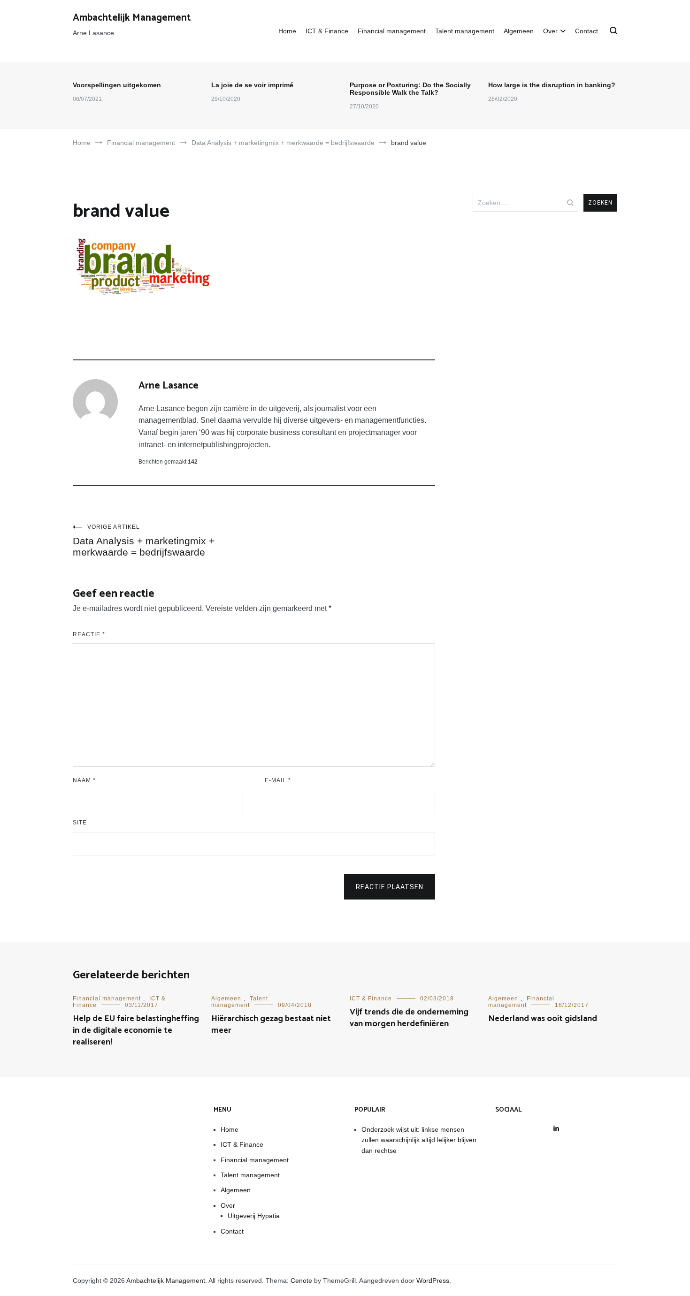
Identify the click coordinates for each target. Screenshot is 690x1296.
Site (80, 822)
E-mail (278, 780)
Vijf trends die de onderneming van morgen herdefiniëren (409, 1018)
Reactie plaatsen (389, 887)
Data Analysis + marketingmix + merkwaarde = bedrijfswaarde (144, 540)
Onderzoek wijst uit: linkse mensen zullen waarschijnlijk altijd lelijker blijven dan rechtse (418, 1140)
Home (287, 31)
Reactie (89, 634)
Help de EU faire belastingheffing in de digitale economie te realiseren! (136, 1030)
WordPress (432, 1280)
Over (550, 31)
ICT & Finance (327, 31)
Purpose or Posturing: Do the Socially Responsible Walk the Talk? (410, 88)
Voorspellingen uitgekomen (117, 85)
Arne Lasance (168, 386)
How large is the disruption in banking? (551, 85)
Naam (84, 780)
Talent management (464, 31)
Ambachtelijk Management (132, 18)
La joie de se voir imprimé (252, 85)
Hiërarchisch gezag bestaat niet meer (271, 1024)
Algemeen (519, 31)
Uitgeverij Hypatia (254, 1216)
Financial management (392, 31)
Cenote (301, 1280)
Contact (586, 31)
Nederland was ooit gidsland (542, 1019)
